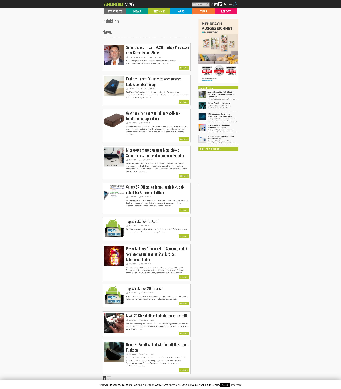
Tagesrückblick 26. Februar (144, 288)
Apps (181, 11)
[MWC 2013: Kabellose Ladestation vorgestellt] (114, 333)
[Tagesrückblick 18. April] (114, 238)
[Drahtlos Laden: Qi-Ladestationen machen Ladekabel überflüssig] (114, 96)
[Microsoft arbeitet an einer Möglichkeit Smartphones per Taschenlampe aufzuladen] (114, 167)
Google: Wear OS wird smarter (219, 103)
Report (226, 11)
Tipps (203, 11)
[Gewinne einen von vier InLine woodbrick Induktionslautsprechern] (114, 130)
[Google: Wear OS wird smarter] (202, 108)
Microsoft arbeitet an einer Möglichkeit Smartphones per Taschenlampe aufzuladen (155, 152)
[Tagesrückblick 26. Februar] (114, 305)
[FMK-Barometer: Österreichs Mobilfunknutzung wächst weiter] (202, 120)
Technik (159, 11)
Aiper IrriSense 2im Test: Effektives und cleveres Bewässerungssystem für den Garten (221, 94)
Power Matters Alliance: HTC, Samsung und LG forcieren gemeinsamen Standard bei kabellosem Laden (157, 254)
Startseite (115, 11)
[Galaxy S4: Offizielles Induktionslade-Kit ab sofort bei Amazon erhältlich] (114, 204)
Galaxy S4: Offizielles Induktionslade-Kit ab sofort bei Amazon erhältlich (155, 189)
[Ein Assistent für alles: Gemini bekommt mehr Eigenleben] (202, 131)
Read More (184, 68)
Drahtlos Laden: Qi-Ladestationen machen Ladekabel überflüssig (153, 81)
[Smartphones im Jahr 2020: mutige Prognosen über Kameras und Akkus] (114, 64)
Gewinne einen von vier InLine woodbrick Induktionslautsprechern (153, 115)
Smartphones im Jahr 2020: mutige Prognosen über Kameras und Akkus (157, 49)
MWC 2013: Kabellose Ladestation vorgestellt (156, 315)
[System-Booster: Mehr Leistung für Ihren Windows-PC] (202, 142)
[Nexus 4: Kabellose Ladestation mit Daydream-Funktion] (114, 361)
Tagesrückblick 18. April (142, 221)
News (137, 11)
